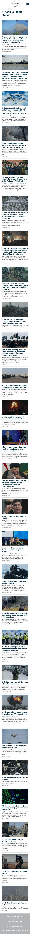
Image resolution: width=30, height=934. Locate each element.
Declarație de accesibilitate (15, 926)
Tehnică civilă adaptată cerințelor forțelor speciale (14, 582)
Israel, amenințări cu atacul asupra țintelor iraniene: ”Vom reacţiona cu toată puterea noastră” (15, 714)
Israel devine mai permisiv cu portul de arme (15, 778)
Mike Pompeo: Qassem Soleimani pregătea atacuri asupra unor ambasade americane (14, 449)
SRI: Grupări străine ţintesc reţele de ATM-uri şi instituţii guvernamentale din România (15, 808)
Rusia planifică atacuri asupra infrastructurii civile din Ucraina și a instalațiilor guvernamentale (15, 321)
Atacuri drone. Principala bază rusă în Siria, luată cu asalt (14, 747)
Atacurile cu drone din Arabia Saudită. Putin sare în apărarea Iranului (13, 550)
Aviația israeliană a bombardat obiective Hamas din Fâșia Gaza (13, 418)
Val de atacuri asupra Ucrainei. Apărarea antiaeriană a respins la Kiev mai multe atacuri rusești (14, 145)
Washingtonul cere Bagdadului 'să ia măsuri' (15, 517)
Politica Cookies (15, 919)
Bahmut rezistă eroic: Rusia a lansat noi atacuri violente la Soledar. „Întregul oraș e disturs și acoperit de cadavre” (15, 215)
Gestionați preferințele (15, 921)
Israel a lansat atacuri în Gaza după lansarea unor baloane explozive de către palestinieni (14, 615)
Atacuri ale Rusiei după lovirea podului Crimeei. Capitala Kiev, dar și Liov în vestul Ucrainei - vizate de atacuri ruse (15, 286)
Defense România (6, 9)
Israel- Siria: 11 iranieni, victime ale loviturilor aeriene (14, 904)
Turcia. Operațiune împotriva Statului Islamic (15, 872)
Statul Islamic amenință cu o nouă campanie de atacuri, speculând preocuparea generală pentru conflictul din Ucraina (14, 352)
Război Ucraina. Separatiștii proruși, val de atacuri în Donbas (15, 683)
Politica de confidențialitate (15, 916)
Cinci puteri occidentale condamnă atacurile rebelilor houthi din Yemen (14, 386)
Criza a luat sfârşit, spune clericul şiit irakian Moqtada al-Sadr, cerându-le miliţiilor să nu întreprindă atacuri (14, 483)
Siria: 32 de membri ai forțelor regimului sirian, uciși (12, 840)
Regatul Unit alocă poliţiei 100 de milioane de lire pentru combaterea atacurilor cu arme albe (14, 649)
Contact (15, 924)
